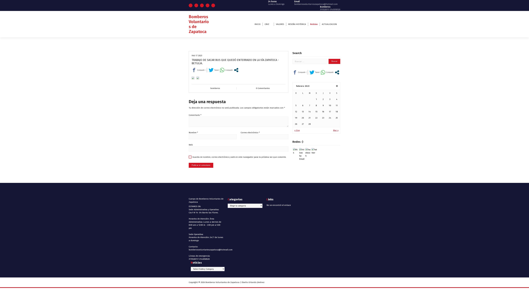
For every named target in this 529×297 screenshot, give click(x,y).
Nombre (193, 132)
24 (330, 118)
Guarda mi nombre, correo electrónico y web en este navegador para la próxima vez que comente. (239, 157)
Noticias (314, 24)
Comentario (195, 115)
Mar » (335, 130)
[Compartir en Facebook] (198, 70)
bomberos (215, 88)
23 (323, 118)
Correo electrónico (250, 132)
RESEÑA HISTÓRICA (297, 24)
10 (330, 105)
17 (330, 112)
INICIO (257, 24)
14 (309, 112)
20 (303, 118)
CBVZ (267, 24)
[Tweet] (214, 70)
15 (316, 112)
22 (316, 118)
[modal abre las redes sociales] (236, 70)
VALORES (280, 24)
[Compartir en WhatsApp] (226, 70)
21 (310, 118)
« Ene (297, 130)
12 (296, 112)
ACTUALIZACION (329, 24)
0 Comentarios (263, 88)
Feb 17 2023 (197, 55)
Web (191, 145)
